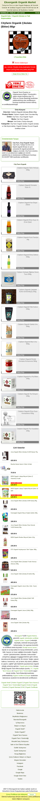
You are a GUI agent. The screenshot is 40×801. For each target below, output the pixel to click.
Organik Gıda (6, 16)
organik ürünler (19, 640)
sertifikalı (35, 638)
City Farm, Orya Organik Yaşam (23, 117)
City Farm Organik (23, 119)
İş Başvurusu (20, 722)
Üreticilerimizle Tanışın (10, 139)
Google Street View (20, 776)
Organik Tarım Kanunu (31, 682)
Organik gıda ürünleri (26, 666)
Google (20, 769)
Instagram (20, 763)
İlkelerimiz (20, 713)
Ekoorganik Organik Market (20, 2)
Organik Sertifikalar (32, 687)
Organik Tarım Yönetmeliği (22, 671)
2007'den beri (32, 7)
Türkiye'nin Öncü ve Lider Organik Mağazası (16, 5)
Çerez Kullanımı (14, 757)
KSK (22, 687)
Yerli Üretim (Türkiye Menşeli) (23, 121)
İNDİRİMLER (4, 13)
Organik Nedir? (6, 682)
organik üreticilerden (26, 638)
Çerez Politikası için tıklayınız (16, 794)
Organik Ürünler (26, 685)
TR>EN (37, 13)
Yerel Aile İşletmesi (13, 10)
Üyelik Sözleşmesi (20, 751)
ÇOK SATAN (21, 13)
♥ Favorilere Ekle (20, 57)
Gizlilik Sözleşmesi (20, 747)
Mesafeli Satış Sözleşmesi (20, 741)
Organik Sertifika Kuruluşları (22, 675)
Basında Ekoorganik (20, 719)
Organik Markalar (14, 687)
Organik (27, 640)
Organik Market (32, 636)
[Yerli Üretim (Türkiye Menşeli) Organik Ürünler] (15, 89)
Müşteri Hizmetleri (20, 760)
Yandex (20, 779)
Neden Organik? (17, 682)
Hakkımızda (20, 710)
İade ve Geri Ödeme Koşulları (20, 744)
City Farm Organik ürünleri (18, 124)
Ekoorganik (18, 636)
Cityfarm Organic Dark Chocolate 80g (26, 114)
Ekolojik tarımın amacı (30, 647)
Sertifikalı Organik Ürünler (18, 7)
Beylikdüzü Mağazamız (20, 716)
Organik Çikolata (21, 126)
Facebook (20, 766)
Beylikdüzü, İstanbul (27, 10)
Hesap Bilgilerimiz (20, 754)
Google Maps (20, 772)
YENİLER (13, 13)
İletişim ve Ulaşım (20, 726)
